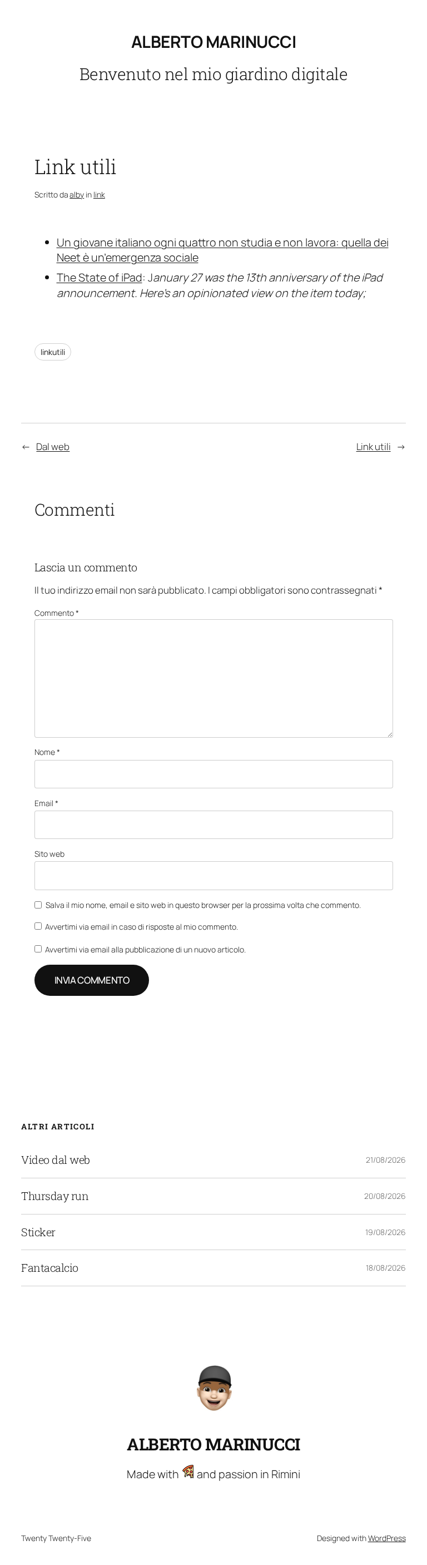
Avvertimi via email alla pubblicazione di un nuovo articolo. (145, 949)
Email (46, 803)
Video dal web (55, 1160)
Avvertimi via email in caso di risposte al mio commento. (141, 926)
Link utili (373, 446)
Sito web (49, 853)
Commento (56, 613)
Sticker (38, 1232)
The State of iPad (99, 277)
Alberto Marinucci (213, 41)
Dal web (52, 446)
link (99, 194)
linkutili (53, 352)
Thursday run (54, 1196)
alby (76, 194)
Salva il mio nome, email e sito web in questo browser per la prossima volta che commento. (203, 905)
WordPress (387, 1538)
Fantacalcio (49, 1268)
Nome (47, 752)
